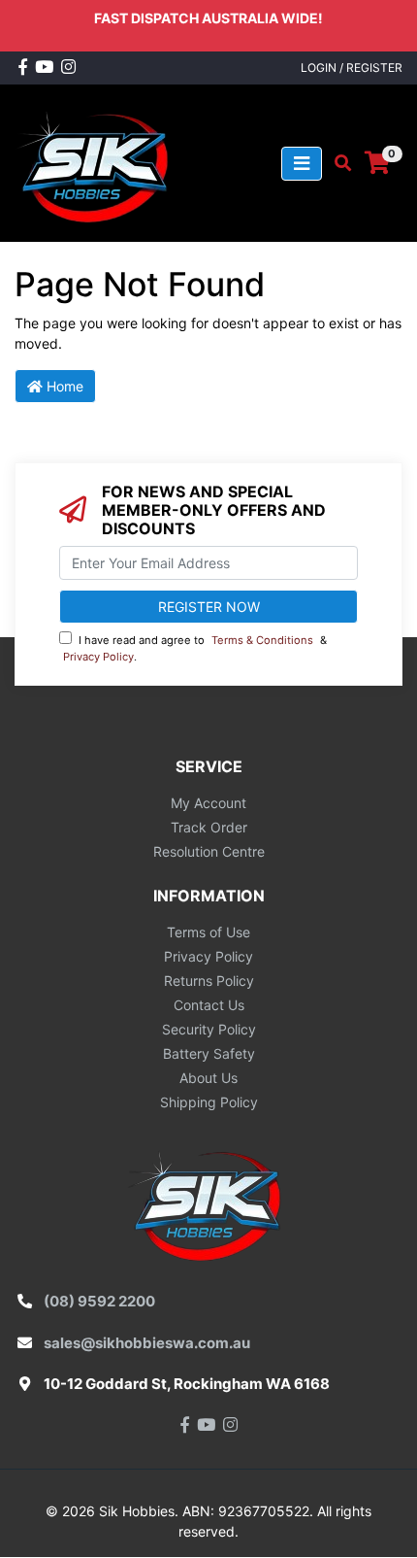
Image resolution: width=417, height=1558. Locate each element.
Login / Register (351, 67)
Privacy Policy (98, 656)
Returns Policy (209, 980)
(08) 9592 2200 (99, 1301)
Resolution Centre (209, 851)
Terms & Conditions (262, 640)
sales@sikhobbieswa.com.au (147, 1343)
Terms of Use (208, 932)
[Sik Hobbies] (96, 161)
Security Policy (209, 1029)
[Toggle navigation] (301, 164)
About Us (208, 1077)
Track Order (209, 827)
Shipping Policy (209, 1102)
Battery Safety (209, 1053)
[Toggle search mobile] (337, 163)
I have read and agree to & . (195, 648)
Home (63, 386)
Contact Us (209, 1005)
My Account (208, 803)
